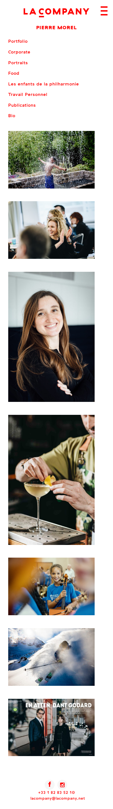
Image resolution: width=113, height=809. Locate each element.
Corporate (19, 52)
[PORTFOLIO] (51, 187)
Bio (11, 115)
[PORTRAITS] (51, 400)
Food (13, 73)
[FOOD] (51, 543)
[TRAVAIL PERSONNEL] (51, 684)
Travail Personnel (27, 94)
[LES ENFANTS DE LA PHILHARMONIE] (51, 613)
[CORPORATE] (51, 257)
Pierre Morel (56, 27)
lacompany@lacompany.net (57, 798)
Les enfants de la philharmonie (43, 84)
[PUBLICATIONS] (51, 754)
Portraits (18, 62)
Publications (22, 105)
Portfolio (18, 41)
